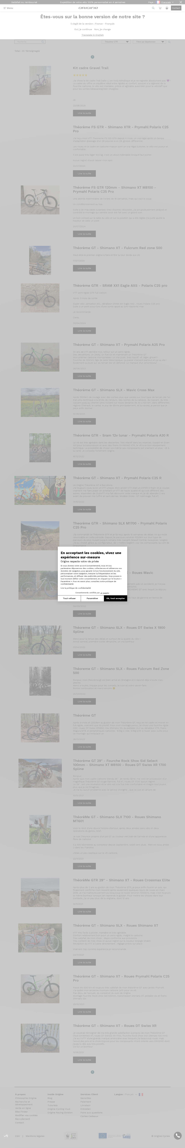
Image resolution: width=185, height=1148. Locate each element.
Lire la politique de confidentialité (76, 588)
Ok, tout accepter (115, 598)
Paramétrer (92, 598)
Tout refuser (69, 598)
